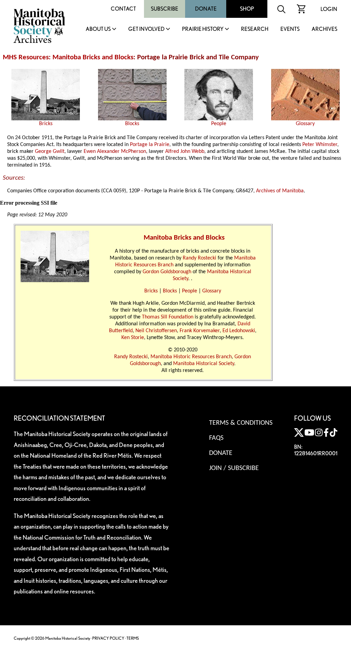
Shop (247, 8)
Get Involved (146, 29)
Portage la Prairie (149, 144)
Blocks (132, 123)
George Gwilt (49, 151)
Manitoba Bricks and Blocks (92, 57)
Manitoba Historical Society (203, 363)
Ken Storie (132, 337)
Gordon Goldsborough (167, 272)
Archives (324, 29)
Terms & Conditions (241, 423)
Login (328, 9)
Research (254, 29)
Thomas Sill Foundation (167, 317)
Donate (206, 8)
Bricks (45, 123)
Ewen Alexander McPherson (115, 151)
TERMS (132, 638)
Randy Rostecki (199, 258)
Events (290, 29)
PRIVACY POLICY (108, 638)
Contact (123, 8)
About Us (98, 29)
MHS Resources (26, 57)
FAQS (216, 438)
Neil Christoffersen (156, 331)
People (218, 123)
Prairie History (202, 29)
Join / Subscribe (234, 468)
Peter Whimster (319, 144)
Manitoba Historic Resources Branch (191, 357)
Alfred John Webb (184, 151)
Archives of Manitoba (280, 191)
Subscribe (164, 8)
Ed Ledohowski (238, 331)
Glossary (305, 123)
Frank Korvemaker (200, 331)
